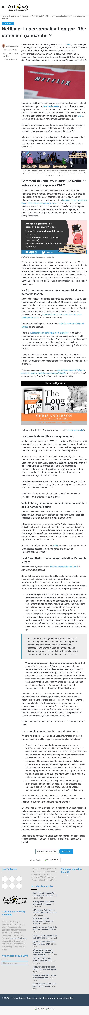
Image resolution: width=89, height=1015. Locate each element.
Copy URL (66, 851)
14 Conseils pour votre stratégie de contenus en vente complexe (43, 952)
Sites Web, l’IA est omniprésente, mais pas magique (43, 920)
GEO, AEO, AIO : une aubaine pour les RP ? (42, 959)
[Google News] (52, 860)
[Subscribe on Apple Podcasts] (5, 879)
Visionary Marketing (18, 938)
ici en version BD (76, 430)
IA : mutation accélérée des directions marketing (44, 985)
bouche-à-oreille (51, 106)
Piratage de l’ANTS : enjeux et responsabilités (45, 976)
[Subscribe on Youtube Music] (12, 886)
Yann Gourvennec (12, 46)
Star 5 (80, 116)
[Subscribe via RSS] (19, 886)
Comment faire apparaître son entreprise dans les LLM (45, 894)
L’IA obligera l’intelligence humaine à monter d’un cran (45, 911)
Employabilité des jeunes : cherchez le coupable (44, 902)
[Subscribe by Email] (5, 886)
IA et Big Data (37, 16)
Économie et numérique (20, 16)
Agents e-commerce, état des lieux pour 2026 (44, 942)
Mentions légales (49, 998)
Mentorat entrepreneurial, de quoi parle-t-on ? (45, 936)
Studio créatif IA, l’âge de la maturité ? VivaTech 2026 (45, 928)
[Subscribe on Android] (19, 879)
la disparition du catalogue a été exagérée (49, 333)
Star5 (55, 546)
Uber (68, 44)
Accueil (6, 16)
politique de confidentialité (64, 998)
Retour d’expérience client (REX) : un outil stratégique (44, 968)
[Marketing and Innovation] (18, 7)
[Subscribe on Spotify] (12, 879)
